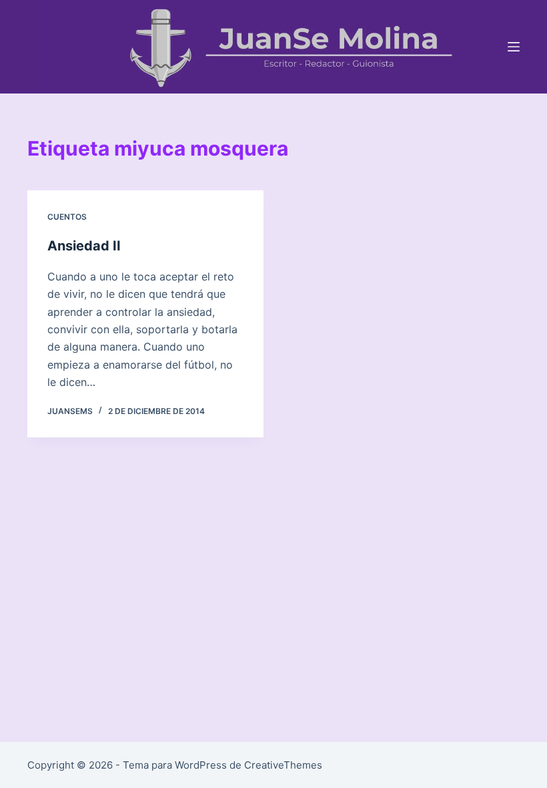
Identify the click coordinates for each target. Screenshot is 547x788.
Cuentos (67, 217)
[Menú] (514, 47)
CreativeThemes (283, 765)
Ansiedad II (84, 246)
